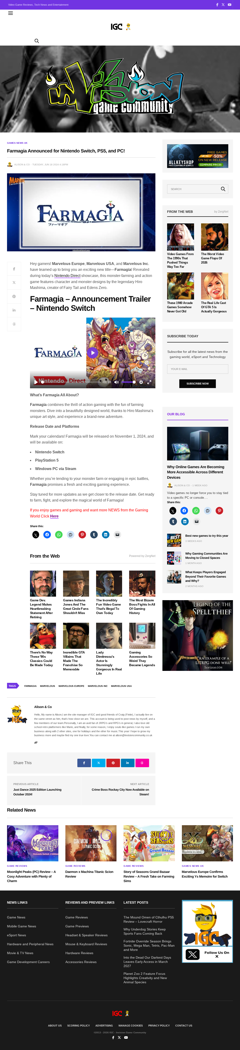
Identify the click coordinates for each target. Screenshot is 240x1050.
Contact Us (183, 1025)
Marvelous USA (121, 686)
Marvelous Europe (71, 686)
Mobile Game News (21, 926)
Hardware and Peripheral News (30, 944)
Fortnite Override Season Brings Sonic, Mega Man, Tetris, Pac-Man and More (149, 945)
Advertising (104, 1025)
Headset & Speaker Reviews (86, 935)
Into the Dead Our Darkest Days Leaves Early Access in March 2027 (147, 962)
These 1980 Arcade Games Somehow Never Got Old (180, 307)
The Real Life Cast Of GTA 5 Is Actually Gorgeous (213, 307)
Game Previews (77, 926)
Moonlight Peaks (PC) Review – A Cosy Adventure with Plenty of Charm (31, 876)
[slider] (71, 382)
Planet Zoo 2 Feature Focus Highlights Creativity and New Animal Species (145, 978)
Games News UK (17, 143)
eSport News (16, 935)
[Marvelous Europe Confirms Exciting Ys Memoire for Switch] (207, 843)
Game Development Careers (28, 962)
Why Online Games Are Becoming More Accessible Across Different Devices (195, 472)
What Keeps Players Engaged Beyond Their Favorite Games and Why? (205, 576)
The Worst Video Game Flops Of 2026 (212, 258)
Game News (16, 917)
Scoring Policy (78, 1025)
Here (54, 516)
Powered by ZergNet (142, 556)
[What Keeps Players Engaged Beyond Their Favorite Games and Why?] (174, 576)
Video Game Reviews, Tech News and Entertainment (38, 4)
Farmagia (30, 686)
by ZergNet (221, 211)
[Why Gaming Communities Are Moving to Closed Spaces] (174, 558)
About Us (55, 1025)
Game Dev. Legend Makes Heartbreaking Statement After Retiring (41, 608)
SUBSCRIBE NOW (198, 383)
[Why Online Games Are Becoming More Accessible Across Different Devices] (197, 443)
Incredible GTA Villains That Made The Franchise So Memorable (74, 660)
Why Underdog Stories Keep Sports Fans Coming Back (145, 931)
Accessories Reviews (81, 962)
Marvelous (47, 686)
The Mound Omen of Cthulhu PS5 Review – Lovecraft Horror (149, 919)
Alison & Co (22, 164)
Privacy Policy (159, 1025)
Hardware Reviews (79, 953)
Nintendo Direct (67, 276)
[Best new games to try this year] (174, 540)
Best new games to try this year (206, 535)
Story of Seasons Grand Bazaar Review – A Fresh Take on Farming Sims (149, 876)
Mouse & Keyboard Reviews (86, 944)
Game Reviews (17, 866)
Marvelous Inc (98, 686)
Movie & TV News (20, 953)
